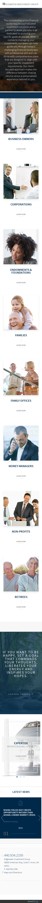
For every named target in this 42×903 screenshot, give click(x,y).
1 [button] (17, 777)
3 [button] (24, 777)
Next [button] (39, 818)
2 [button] (20, 777)
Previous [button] (3, 818)
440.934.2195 (13, 855)
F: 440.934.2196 (11, 869)
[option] (21, 747)
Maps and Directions (13, 872)
